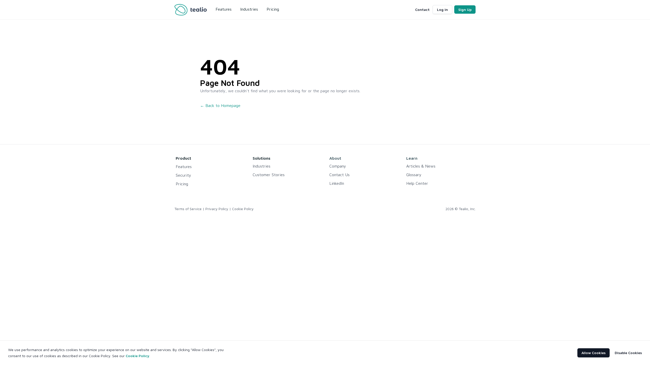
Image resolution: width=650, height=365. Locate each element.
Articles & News (420, 166)
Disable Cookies (628, 353)
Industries (261, 166)
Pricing (182, 183)
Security (183, 175)
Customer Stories (269, 174)
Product (183, 158)
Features (184, 166)
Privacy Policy (216, 209)
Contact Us (339, 174)
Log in (442, 9)
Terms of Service (188, 209)
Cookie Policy (243, 209)
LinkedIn (336, 183)
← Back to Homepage (220, 105)
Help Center (417, 183)
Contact (422, 9)
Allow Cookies (593, 353)
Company (337, 166)
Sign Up (465, 9)
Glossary (413, 174)
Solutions (261, 158)
